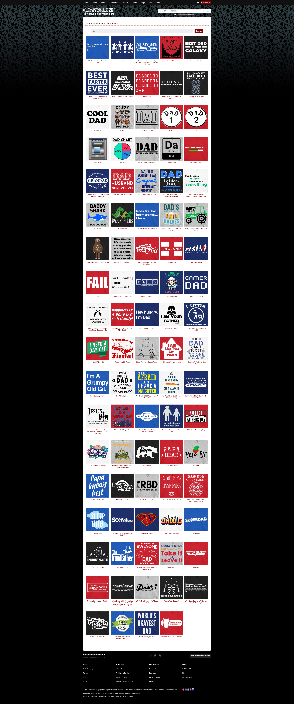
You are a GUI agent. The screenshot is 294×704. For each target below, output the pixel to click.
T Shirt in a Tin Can (122, 673)
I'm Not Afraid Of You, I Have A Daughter (147, 397)
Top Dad (196, 567)
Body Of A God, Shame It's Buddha (171, 97)
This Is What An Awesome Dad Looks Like (147, 568)
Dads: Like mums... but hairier (98, 262)
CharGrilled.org (187, 677)
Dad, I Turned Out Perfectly (147, 194)
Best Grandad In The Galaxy (122, 96)
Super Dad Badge (146, 533)
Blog (183, 673)
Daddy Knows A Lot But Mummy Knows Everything (196, 195)
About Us (119, 669)
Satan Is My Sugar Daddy (171, 499)
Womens (104, 3)
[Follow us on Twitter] (155, 655)
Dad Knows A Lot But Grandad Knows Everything (98, 195)
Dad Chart (122, 162)
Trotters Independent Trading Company (97, 602)
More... (158, 3)
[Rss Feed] (159, 655)
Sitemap (131, 696)
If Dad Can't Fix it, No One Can (196, 363)
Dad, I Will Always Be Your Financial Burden (171, 195)
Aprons (134, 3)
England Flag (171, 262)
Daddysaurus (122, 228)
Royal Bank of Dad (147, 499)
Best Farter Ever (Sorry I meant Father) (98, 97)
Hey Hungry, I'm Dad (146, 328)
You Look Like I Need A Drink (171, 637)
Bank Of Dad (171, 61)
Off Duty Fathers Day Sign (196, 430)
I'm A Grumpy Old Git (97, 396)
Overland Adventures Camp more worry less (122, 466)
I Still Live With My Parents (171, 362)
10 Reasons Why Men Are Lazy (97, 62)
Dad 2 (196, 130)
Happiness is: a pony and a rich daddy (122, 329)
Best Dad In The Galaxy (196, 61)
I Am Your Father (171, 328)
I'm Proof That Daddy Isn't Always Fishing (171, 397)
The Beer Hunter (98, 567)
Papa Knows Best (97, 499)
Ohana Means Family (98, 465)
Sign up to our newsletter (200, 655)
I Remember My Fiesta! (122, 362)
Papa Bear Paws (171, 465)
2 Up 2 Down (122, 61)
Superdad (196, 533)
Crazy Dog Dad (122, 130)
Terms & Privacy (123, 696)
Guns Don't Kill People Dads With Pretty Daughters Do (98, 329)
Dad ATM (97, 162)
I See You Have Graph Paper (146, 362)
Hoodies (114, 3)
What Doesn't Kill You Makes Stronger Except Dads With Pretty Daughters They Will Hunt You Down (122, 603)
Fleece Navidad (171, 296)
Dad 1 (171, 130)
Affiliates (152, 681)
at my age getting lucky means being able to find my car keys (147, 62)
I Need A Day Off (98, 362)
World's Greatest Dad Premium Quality (122, 637)
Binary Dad (147, 96)
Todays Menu (171, 567)
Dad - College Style (147, 130)
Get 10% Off (186, 669)
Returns (85, 673)
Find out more (135, 693)
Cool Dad (97, 130)
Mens (95, 3)
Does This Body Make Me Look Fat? (147, 263)
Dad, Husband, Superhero (122, 194)
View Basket (206, 2)
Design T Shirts (154, 677)
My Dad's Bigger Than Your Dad (171, 431)
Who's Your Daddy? (171, 601)
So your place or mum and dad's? (122, 534)
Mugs (143, 3)
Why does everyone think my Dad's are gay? (196, 602)
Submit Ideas (153, 669)
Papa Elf (196, 465)
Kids (150, 3)
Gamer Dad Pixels (196, 296)
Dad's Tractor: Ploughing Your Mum (196, 229)
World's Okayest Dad (147, 637)
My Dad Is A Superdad (122, 430)
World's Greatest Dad (98, 637)
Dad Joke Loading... (196, 162)
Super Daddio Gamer (171, 533)
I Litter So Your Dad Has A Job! (196, 329)
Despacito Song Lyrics (122, 262)
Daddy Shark (97, 228)
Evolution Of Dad (196, 262)
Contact (85, 681)
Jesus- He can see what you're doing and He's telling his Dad (97, 431)
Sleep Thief (98, 533)
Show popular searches (185, 15)
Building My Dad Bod (196, 96)
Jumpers (124, 3)
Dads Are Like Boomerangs (147, 228)
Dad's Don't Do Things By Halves (171, 229)
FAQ (84, 677)
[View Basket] (198, 2)
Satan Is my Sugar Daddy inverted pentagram (196, 500)
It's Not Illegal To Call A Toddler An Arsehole (196, 397)
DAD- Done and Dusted (146, 162)
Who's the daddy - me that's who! (147, 602)
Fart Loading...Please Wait (122, 296)
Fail (97, 296)
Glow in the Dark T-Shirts (124, 681)
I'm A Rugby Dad (122, 396)
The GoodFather (122, 567)
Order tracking (88, 669)
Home (87, 3)
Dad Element (171, 162)
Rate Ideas (153, 673)
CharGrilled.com (113, 696)
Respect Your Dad (122, 499)
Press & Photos (121, 677)
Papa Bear (147, 465)
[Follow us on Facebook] (150, 655)
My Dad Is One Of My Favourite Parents (147, 431)
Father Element (147, 296)
